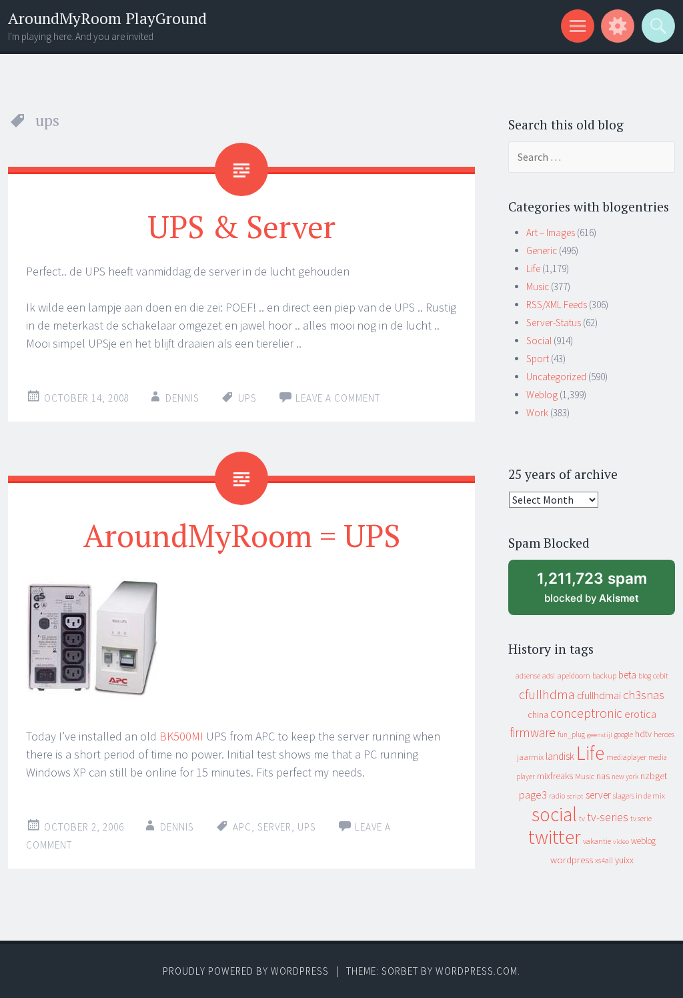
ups (247, 398)
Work (537, 412)
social (554, 814)
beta (627, 674)
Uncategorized (556, 376)
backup (604, 675)
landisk (560, 756)
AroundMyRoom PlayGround (107, 18)
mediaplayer (626, 757)
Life (533, 268)
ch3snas (643, 694)
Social (539, 340)
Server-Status (553, 322)
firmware (533, 732)
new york (625, 776)
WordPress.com (477, 971)
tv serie (641, 818)
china (538, 714)
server (274, 827)
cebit (660, 675)
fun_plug (571, 734)
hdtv (643, 734)
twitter (554, 837)
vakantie (597, 841)
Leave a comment (337, 398)
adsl (548, 675)
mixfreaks (555, 776)
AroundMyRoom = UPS (241, 535)
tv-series (607, 817)
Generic (541, 250)
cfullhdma (547, 694)
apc (242, 827)
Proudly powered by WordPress (246, 971)
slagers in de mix (639, 796)
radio (557, 796)
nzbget (653, 776)
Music (537, 286)
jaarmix (530, 757)
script (575, 796)
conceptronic (586, 713)
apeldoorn (573, 675)
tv (582, 818)
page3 (533, 794)
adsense (528, 675)
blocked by (604, 592)
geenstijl (599, 734)
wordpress (571, 859)
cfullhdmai (599, 695)
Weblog (542, 394)
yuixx (624, 860)
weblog (643, 841)
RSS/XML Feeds (556, 304)
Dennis (182, 398)
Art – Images (550, 232)
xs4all (604, 860)
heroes (664, 734)
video (621, 841)
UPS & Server (241, 226)
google (623, 734)
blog (644, 675)
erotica (640, 713)
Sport (537, 358)
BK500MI (181, 736)
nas (603, 776)
